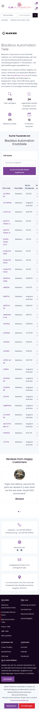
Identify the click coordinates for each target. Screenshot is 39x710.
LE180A (6, 369)
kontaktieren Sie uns (19, 75)
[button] (18, 511)
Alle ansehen (6, 635)
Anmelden (8, 679)
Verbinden (25, 642)
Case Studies (6, 647)
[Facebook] (18, 550)
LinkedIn (24, 651)
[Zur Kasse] (36, 9)
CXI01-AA (7, 212)
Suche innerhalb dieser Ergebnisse (19, 170)
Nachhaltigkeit (26, 618)
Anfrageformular (19, 568)
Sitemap (4, 656)
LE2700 (6, 396)
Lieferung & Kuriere (28, 605)
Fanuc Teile (5, 626)
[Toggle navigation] (2, 6)
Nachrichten (6, 651)
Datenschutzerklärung (19, 700)
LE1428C (6, 351)
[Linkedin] (21, 550)
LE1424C (6, 342)
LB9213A (6, 287)
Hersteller (4, 20)
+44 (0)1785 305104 (23, 530)
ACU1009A (7, 203)
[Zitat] (36, 4)
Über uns (24, 600)
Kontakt (24, 647)
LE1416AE (6, 333)
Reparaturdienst (27, 614)
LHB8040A (7, 405)
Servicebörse (26, 609)
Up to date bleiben (9, 660)
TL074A (6, 442)
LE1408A (6, 324)
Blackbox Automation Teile (20, 20)
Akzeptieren (11, 706)
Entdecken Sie (7, 642)
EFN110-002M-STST (6, 242)
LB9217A (6, 296)
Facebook (25, 656)
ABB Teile (5, 631)
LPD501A (6, 433)
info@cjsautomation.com (19, 565)
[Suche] (35, 15)
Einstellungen (27, 706)
